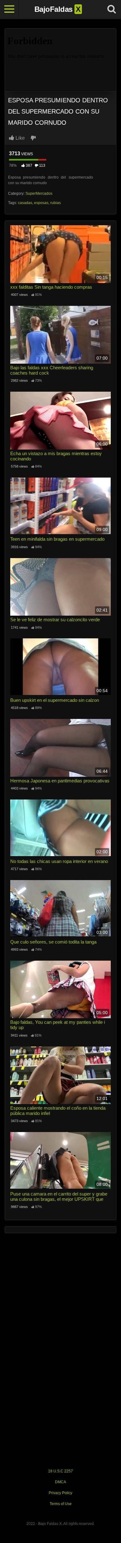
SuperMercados (38, 193)
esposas (41, 203)
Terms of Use (61, 1504)
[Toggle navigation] (9, 9)
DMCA (60, 1482)
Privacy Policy (60, 1493)
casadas (25, 203)
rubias (55, 203)
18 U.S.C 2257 (60, 1471)
